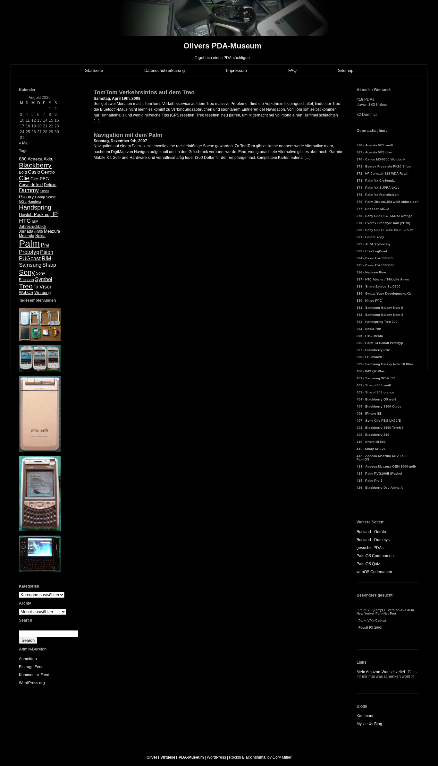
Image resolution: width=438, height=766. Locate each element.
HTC (25, 221)
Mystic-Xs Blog (369, 724)
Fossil (44, 191)
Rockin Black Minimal (247, 757)
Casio (34, 172)
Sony (27, 272)
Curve (24, 185)
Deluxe (50, 185)
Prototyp (29, 252)
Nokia (40, 236)
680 (23, 158)
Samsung (30, 265)
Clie (24, 178)
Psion (46, 252)
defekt (36, 184)
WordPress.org (32, 683)
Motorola (26, 236)
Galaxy (26, 196)
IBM (35, 221)
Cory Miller (282, 757)
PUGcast (30, 258)
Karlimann (366, 716)
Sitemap (345, 70)
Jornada (26, 231)
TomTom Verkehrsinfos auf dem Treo (144, 92)
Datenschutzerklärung (164, 70)
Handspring (35, 207)
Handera (34, 201)
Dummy (29, 190)
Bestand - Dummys (373, 540)
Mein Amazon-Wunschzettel (381, 672)
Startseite (94, 70)
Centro (48, 172)
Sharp (49, 265)
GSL (23, 201)
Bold (23, 172)
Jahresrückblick (32, 226)
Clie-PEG (39, 178)
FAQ (292, 70)
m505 (38, 231)
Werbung (42, 292)
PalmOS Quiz (368, 564)
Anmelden (28, 659)
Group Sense (45, 197)
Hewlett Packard (34, 214)
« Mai (24, 143)
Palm (29, 243)
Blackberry (35, 165)
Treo (26, 286)
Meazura (52, 231)
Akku (49, 159)
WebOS (26, 292)
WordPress (216, 757)
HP (54, 214)
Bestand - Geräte (371, 531)
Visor (45, 286)
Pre (45, 245)
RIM (46, 258)
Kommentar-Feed (34, 675)
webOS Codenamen (374, 572)
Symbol (43, 279)
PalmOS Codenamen (375, 556)
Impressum (236, 70)
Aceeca (35, 158)
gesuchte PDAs (370, 548)
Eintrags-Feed (31, 667)
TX (36, 287)
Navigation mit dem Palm (128, 135)
